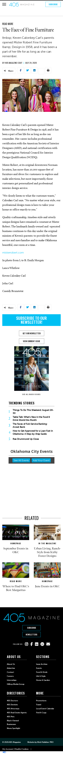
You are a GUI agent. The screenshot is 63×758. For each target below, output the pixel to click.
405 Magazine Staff (13, 62)
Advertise (11, 668)
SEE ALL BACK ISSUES (31, 394)
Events (39, 668)
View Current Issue (31, 341)
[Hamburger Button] (4, 4)
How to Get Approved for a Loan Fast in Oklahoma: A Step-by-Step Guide (33, 432)
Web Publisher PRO (45, 742)
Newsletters (31, 634)
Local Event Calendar (45, 709)
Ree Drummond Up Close (26, 439)
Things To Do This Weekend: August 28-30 (33, 412)
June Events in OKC (47, 586)
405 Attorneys (13, 709)
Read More (7, 24)
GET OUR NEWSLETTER (32, 333)
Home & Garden (43, 680)
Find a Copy (41, 713)
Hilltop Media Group (15, 684)
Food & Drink (41, 672)
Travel (38, 705)
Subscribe (53, 4)
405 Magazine (15, 742)
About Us (11, 664)
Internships (11, 680)
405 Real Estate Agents (17, 713)
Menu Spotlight (13, 728)
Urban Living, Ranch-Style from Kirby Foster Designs (47, 552)
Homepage (15, 543)
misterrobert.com (13, 252)
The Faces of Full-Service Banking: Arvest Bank (30, 425)
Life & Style (41, 676)
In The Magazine (47, 543)
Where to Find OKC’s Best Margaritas (15, 588)
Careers (10, 676)
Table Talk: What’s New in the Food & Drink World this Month (31, 418)
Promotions (41, 701)
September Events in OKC (15, 550)
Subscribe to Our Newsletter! (31, 320)
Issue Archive (41, 664)
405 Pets (10, 717)
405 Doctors (12, 701)
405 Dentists (12, 705)
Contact (10, 672)
